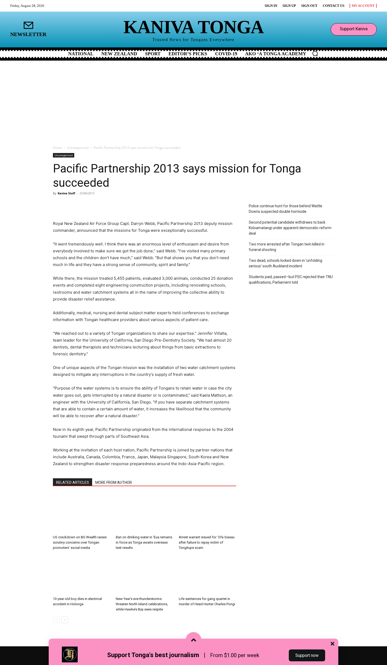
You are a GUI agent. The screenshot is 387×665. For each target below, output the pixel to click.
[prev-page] (56, 620)
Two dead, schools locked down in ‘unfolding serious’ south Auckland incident (285, 263)
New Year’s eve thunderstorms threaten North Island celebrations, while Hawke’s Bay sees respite (142, 604)
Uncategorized (77, 147)
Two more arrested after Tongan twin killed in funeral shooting (286, 247)
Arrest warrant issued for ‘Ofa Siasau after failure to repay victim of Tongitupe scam (207, 542)
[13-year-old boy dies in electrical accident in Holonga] (81, 574)
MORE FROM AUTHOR (113, 482)
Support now (307, 655)
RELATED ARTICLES (72, 482)
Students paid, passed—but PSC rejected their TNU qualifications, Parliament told (291, 279)
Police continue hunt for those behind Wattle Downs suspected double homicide (285, 209)
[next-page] (64, 620)
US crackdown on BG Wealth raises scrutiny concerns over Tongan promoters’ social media (80, 542)
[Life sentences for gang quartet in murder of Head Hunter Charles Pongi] (207, 574)
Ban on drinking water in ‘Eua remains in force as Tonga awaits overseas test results (144, 542)
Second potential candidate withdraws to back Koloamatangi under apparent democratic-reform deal (290, 227)
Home (57, 147)
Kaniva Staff (66, 193)
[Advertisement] (193, 100)
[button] (315, 53)
